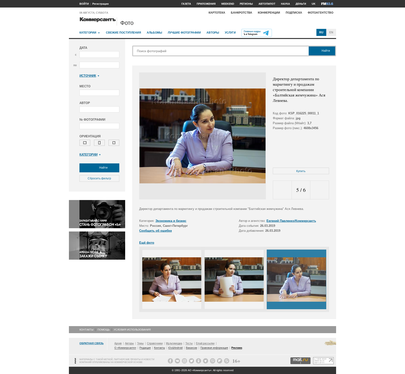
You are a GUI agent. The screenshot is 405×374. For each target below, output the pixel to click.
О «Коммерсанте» (125, 347)
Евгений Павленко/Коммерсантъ (291, 221)
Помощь (104, 329)
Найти (103, 167)
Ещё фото (146, 242)
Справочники (155, 343)
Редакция (145, 347)
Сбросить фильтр (99, 178)
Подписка (294, 12)
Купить (300, 171)
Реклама (236, 347)
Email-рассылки (205, 343)
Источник (87, 75)
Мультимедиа (174, 343)
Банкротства (241, 12)
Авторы (212, 32)
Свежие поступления (123, 32)
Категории (87, 32)
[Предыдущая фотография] (282, 190)
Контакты (86, 329)
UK (313, 3)
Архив (118, 343)
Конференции (269, 12)
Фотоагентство (320, 12)
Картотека (217, 12)
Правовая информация (214, 347)
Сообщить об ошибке (155, 230)
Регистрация (100, 3)
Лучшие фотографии (184, 32)
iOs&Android (175, 347)
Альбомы (154, 32)
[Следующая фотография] (319, 190)
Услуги (230, 32)
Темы (140, 343)
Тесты (189, 343)
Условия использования (132, 329)
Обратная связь (91, 343)
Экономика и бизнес (170, 221)
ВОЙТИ (84, 3)
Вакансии (191, 347)
